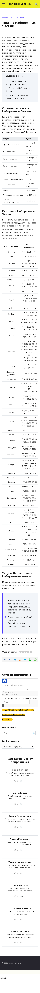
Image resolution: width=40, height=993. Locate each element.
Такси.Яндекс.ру (16, 623)
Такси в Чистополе (20, 770)
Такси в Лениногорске (20, 816)
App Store (13, 607)
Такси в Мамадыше (20, 839)
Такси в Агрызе (20, 885)
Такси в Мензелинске (20, 908)
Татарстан (21, 18)
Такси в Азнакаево (20, 931)
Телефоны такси (20, 3)
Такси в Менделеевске (20, 862)
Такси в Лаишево (20, 793)
